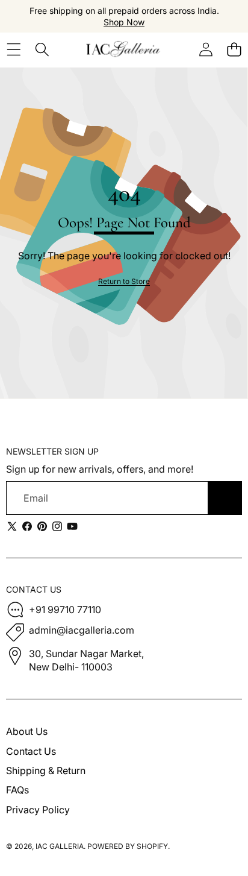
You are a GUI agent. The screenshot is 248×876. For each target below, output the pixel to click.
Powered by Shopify (127, 846)
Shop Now (124, 22)
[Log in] (205, 49)
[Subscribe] (225, 498)
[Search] (41, 49)
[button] (233, 49)
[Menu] (13, 49)
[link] (124, 282)
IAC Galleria (60, 846)
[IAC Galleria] (123, 49)
